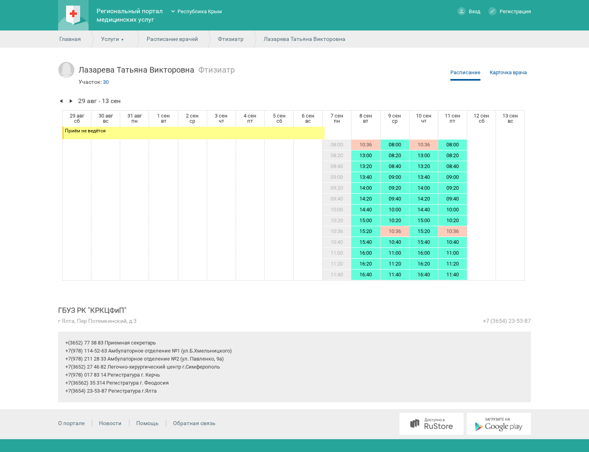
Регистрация (515, 11)
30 (106, 82)
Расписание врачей (172, 39)
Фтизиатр (231, 39)
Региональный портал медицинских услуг (130, 15)
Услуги (110, 39)
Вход (474, 11)
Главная (70, 39)
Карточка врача (508, 72)
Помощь (147, 423)
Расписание (465, 72)
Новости (110, 423)
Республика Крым (200, 11)
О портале (71, 423)
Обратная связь (194, 423)
